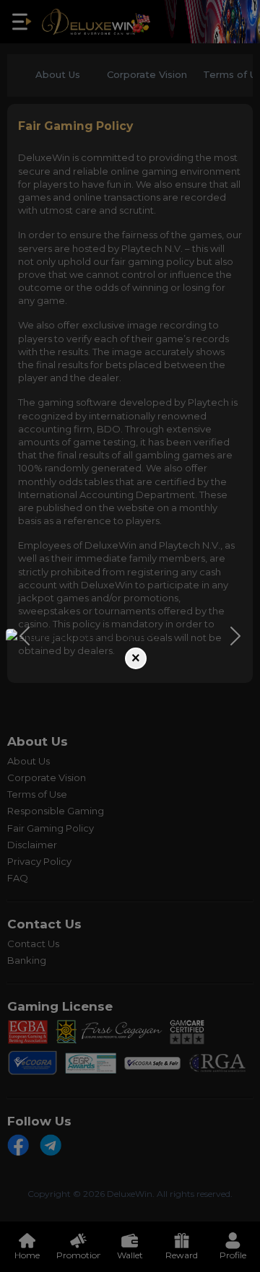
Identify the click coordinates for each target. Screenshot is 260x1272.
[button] (24, 636)
